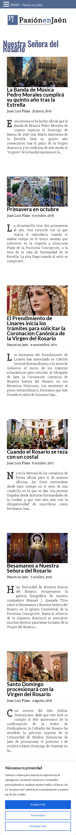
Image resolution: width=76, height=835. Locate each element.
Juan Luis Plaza (18, 111)
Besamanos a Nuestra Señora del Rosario (33, 568)
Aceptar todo (38, 804)
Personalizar (38, 815)
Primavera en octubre (33, 209)
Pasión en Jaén (38, 20)
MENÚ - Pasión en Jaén (26, 5)
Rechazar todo (38, 826)
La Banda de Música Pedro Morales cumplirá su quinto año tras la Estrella (35, 97)
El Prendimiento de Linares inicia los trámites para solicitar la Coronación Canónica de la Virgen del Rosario (36, 328)
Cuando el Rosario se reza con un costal (37, 454)
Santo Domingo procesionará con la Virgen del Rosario (30, 689)
